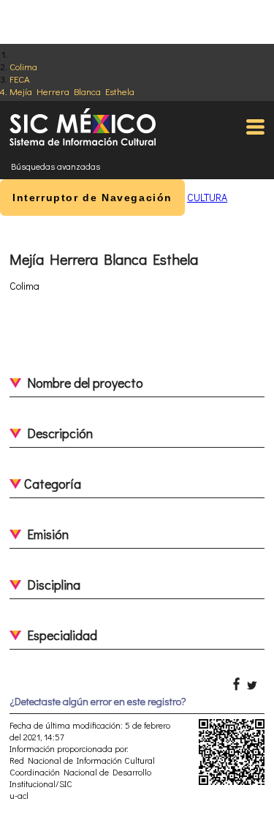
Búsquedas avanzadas (55, 166)
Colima (23, 66)
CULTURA (207, 197)
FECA (19, 78)
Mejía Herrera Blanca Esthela (71, 91)
